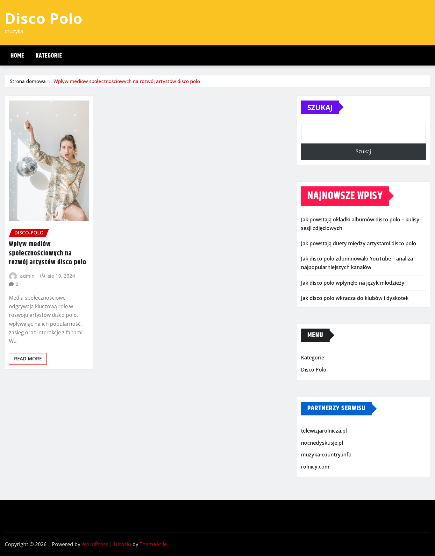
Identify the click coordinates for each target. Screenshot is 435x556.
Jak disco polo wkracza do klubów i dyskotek (355, 298)
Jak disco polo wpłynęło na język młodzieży (352, 282)
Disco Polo (43, 18)
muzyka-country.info (326, 454)
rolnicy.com (315, 466)
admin (27, 276)
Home (17, 55)
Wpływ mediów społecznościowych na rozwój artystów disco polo (126, 81)
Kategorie (49, 55)
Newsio (122, 544)
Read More (28, 358)
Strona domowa (28, 81)
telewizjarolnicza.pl (324, 430)
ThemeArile (153, 544)
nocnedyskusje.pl (322, 442)
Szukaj (319, 107)
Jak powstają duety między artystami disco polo (358, 243)
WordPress (95, 544)
